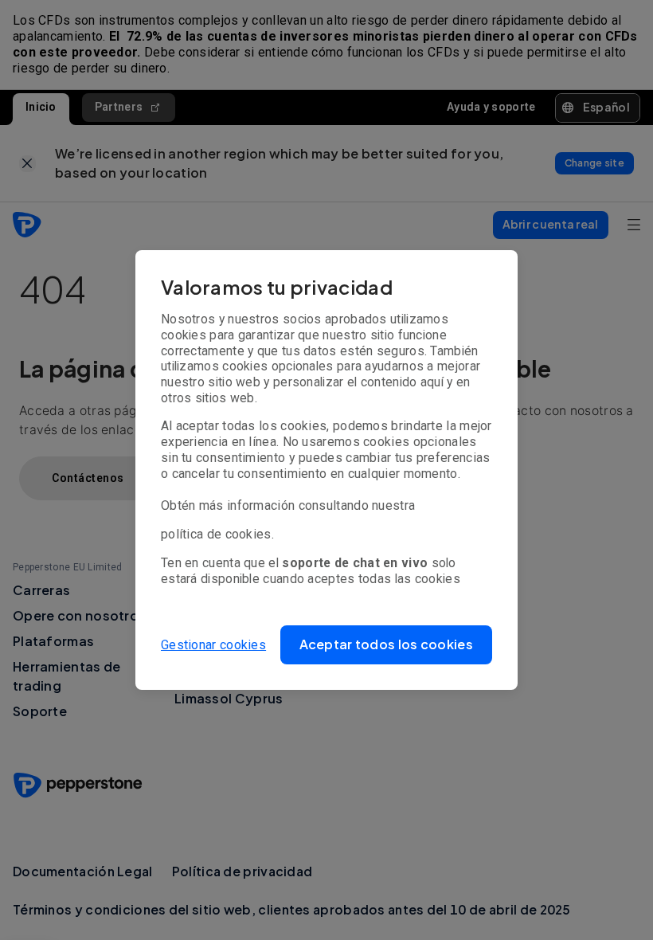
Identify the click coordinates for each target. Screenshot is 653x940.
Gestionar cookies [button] (213, 644)
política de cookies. (217, 534)
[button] (386, 644)
